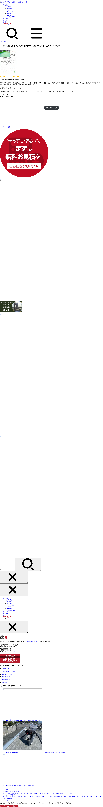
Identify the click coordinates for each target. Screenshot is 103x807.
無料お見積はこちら (51, 108)
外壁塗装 (9, 6)
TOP (4, 788)
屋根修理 (9, 10)
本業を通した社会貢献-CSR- (11, 791)
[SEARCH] (12, 39)
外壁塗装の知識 (6, 679)
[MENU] (36, 39)
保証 (4, 22)
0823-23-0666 (12, 651)
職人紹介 (5, 18)
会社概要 (5, 789)
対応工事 (5, 5)
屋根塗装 (9, 8)
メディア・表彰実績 (9, 795)
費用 (7, 25)
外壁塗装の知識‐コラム (9, 798)
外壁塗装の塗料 (5, 669)
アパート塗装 (10, 11)
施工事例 (5, 20)
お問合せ (5, 800)
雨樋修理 (9, 15)
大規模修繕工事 (10, 17)
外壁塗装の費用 (6, 677)
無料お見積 (4, 682)
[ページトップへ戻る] (18, 806)
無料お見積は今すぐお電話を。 (9, 806)
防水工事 (9, 13)
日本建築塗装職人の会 (32, 641)
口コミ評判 (3, 41)
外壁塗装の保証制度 (7, 674)
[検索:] (7, 569)
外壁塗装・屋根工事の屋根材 (8, 671)
